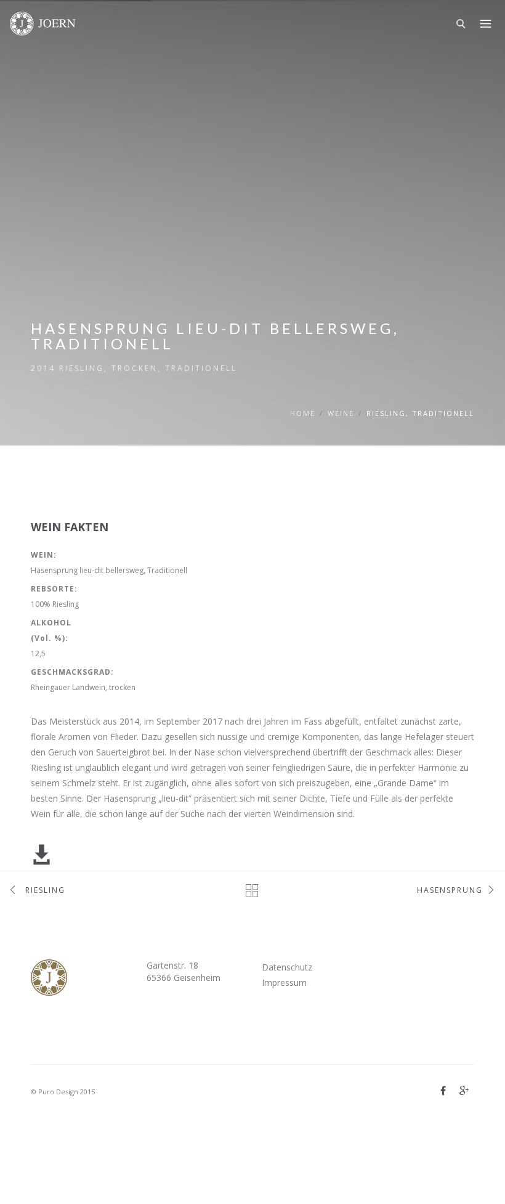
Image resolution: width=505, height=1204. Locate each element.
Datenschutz (287, 967)
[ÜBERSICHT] (253, 890)
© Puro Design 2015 (63, 1091)
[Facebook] (443, 1090)
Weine (341, 413)
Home (302, 413)
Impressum (284, 982)
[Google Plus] (464, 1090)
